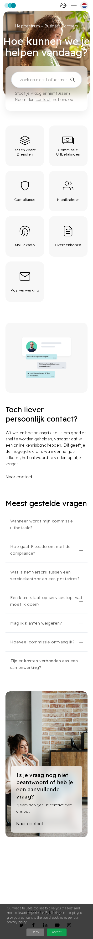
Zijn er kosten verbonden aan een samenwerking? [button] (44, 664)
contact (43, 99)
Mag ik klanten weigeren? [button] (36, 623)
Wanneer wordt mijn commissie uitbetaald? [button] (41, 524)
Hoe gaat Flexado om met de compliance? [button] (40, 550)
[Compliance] (24, 191)
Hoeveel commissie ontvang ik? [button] (42, 641)
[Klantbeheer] (68, 191)
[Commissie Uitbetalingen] (68, 145)
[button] (74, 5)
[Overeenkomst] (68, 236)
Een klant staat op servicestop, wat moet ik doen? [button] (46, 601)
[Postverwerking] (24, 281)
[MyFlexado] (24, 236)
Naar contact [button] (18, 477)
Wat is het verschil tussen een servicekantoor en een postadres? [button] (44, 575)
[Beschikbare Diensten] (24, 145)
